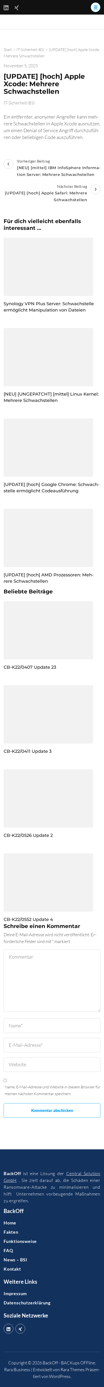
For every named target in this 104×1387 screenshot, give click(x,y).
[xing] (20, 1329)
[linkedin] (8, 1329)
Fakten (11, 1232)
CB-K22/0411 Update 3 (28, 751)
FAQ (8, 1250)
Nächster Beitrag (46, 193)
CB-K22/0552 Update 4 (28, 919)
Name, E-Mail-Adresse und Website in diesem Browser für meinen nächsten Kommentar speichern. (52, 1090)
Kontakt (12, 1269)
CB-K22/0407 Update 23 (30, 667)
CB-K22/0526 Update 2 (28, 835)
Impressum (15, 1293)
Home (10, 1222)
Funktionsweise (20, 1241)
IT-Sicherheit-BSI (19, 102)
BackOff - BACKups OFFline (69, 1362)
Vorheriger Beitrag (58, 168)
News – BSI (15, 1259)
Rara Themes (72, 1369)
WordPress (59, 1376)
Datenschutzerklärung (27, 1302)
